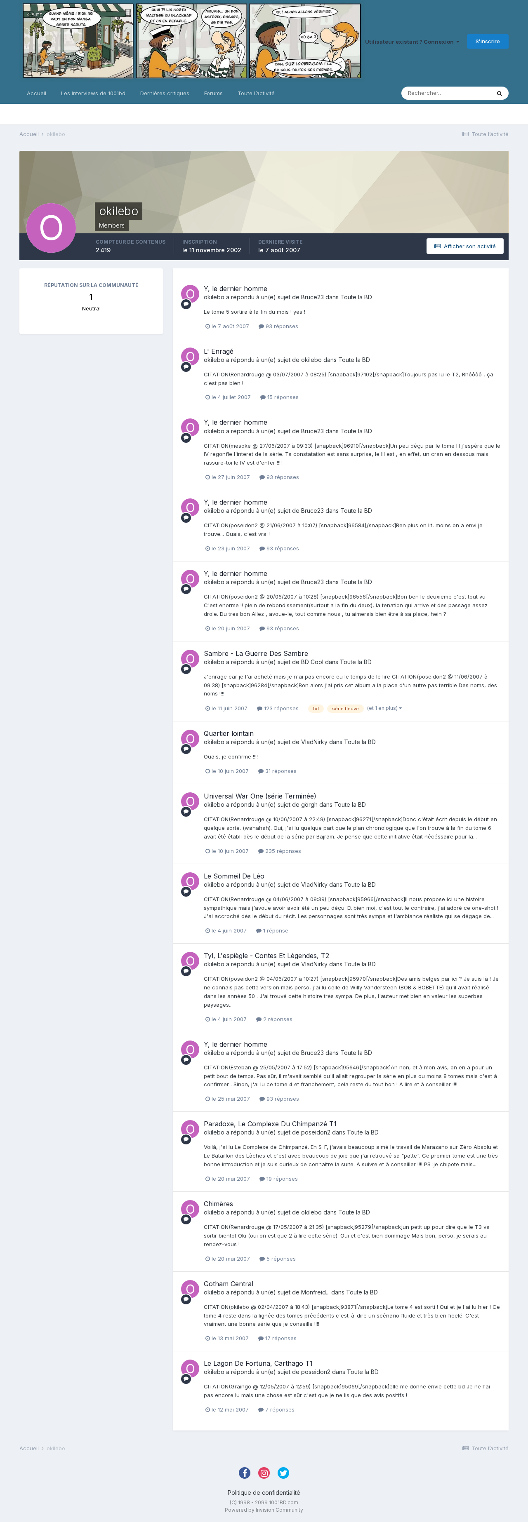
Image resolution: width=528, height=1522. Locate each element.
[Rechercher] (499, 93)
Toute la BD (356, 297)
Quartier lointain (229, 733)
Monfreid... (315, 1292)
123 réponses (280, 708)
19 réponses (281, 1178)
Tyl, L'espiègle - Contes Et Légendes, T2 (266, 955)
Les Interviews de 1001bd (93, 93)
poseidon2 (315, 1132)
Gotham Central (228, 1284)
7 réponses (279, 1409)
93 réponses (281, 326)
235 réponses (282, 851)
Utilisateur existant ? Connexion (410, 41)
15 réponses (282, 397)
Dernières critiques (164, 93)
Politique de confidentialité (264, 1492)
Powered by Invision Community (264, 1510)
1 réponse (275, 930)
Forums (213, 93)
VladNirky (314, 741)
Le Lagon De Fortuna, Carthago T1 (258, 1363)
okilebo (214, 297)
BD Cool (312, 661)
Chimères (218, 1204)
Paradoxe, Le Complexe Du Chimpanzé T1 (270, 1124)
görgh (309, 804)
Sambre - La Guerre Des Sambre (256, 653)
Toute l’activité (256, 93)
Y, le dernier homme (235, 288)
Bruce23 (312, 297)
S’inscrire (488, 41)
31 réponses (280, 771)
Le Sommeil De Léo (234, 876)
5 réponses (280, 1258)
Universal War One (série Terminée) (260, 796)
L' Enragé (218, 351)
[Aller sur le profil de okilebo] (190, 294)
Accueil (36, 93)
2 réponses (277, 1019)
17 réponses (280, 1338)
